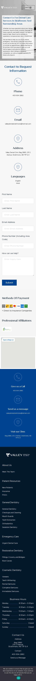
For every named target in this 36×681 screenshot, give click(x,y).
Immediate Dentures (10, 591)
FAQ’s (4, 495)
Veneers (5, 577)
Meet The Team (8, 472)
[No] (33, 674)
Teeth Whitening (8, 580)
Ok (18, 678)
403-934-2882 (18, 95)
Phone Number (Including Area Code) (16, 238)
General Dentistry (9, 509)
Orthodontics (7, 524)
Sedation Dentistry (9, 527)
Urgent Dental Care (10, 543)
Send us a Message (18, 658)
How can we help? (10, 253)
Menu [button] (27, 7)
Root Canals (7, 561)
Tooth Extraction (8, 520)
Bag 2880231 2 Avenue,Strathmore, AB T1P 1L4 (18, 644)
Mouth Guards (7, 516)
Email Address (8, 222)
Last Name (7, 208)
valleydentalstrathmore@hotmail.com (18, 124)
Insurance (6, 491)
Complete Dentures (10, 588)
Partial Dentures (8, 584)
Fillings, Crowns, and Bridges (13, 557)
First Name (7, 194)
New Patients (7, 488)
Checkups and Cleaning (11, 513)
